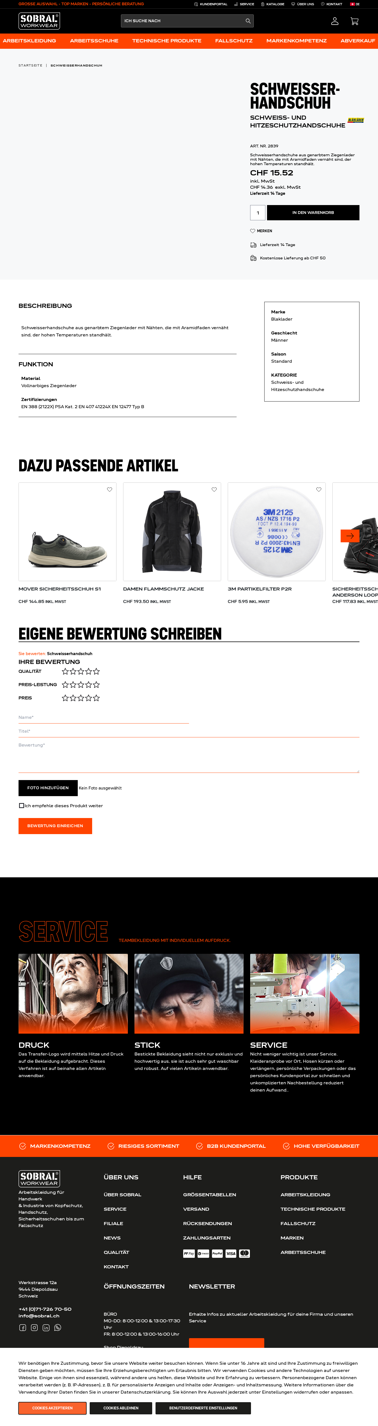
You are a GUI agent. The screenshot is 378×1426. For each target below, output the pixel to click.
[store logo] (39, 21)
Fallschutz (298, 1223)
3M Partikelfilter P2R (260, 589)
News (112, 1238)
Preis (25, 698)
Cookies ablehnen (120, 1408)
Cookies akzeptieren (52, 1408)
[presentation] (350, 536)
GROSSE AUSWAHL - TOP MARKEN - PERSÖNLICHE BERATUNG (81, 4)
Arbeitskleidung (305, 1195)
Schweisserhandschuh (77, 65)
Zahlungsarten (207, 1238)
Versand (196, 1209)
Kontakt (116, 1267)
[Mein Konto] (335, 21)
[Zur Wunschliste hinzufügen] (109, 489)
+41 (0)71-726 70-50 (45, 1309)
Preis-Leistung (38, 685)
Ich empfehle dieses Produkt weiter (64, 806)
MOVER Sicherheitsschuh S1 (60, 589)
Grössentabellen (209, 1195)
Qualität (30, 671)
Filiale (113, 1223)
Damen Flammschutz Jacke (163, 589)
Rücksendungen (207, 1223)
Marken (292, 1238)
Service (115, 1209)
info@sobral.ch (39, 1316)
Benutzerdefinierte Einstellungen (203, 1408)
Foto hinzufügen (48, 788)
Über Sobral (122, 1195)
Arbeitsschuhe (303, 1252)
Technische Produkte (313, 1209)
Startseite (30, 65)
